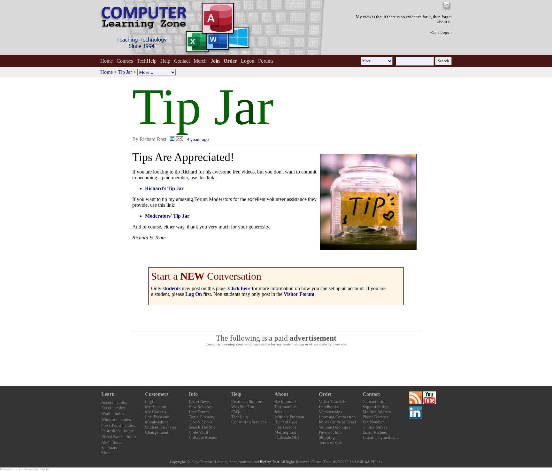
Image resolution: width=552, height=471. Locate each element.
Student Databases (161, 427)
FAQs (236, 411)
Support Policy (375, 406)
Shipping (327, 437)
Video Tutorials (332, 401)
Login (150, 401)
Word (106, 413)
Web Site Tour (243, 406)
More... (107, 452)
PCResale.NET (287, 437)
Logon (247, 61)
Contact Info (373, 401)
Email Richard (375, 432)
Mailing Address (377, 411)
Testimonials (285, 406)
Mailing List (285, 432)
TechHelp (147, 61)
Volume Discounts (334, 427)
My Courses (155, 411)
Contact (182, 61)
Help (165, 61)
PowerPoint (111, 425)
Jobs (278, 411)
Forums (265, 61)
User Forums (199, 411)
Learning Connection (337, 416)
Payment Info (330, 432)
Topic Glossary (202, 416)
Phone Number (375, 416)
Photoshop (110, 431)
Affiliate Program (289, 416)
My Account (155, 406)
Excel (106, 407)
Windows (109, 419)
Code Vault (198, 432)
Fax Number (373, 422)
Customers (156, 394)
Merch (200, 61)
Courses (125, 61)
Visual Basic (112, 436)
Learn (108, 394)
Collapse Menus (203, 437)
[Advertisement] (276, 366)
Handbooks (329, 406)
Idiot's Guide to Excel (337, 422)
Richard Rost (285, 422)
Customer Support (247, 401)
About (281, 394)
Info (193, 394)
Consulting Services (248, 422)
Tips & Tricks (200, 422)
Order (325, 394)
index (122, 402)
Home (106, 61)
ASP (105, 442)
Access (107, 402)
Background (285, 401)
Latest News (199, 401)
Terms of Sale (330, 442)
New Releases (200, 406)
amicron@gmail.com (381, 437)
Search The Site (202, 427)
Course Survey (375, 427)
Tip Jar (125, 72)
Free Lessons (285, 427)
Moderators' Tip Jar (167, 216)
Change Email (157, 432)
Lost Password (157, 416)
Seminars (109, 447)
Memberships (156, 422)
